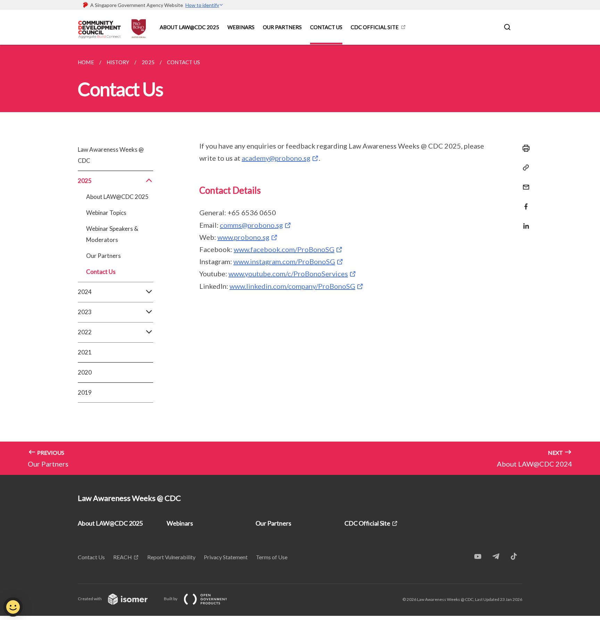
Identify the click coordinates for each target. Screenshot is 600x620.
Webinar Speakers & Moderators (112, 234)
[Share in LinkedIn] (524, 221)
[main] (300, 260)
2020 (85, 372)
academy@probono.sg (276, 158)
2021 (85, 352)
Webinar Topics (106, 212)
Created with (90, 598)
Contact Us (326, 27)
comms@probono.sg (251, 225)
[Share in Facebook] (524, 202)
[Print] (524, 148)
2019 (85, 392)
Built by (171, 598)
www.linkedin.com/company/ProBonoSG (292, 286)
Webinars (241, 27)
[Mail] (524, 182)
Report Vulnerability (171, 557)
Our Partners (282, 27)
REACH (122, 557)
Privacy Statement (226, 557)
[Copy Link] (524, 167)
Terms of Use (272, 557)
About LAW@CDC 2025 (189, 27)
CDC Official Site (375, 27)
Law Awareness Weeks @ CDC (111, 155)
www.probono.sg (243, 237)
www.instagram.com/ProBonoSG (284, 261)
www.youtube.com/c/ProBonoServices (288, 273)
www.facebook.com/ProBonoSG (284, 249)
